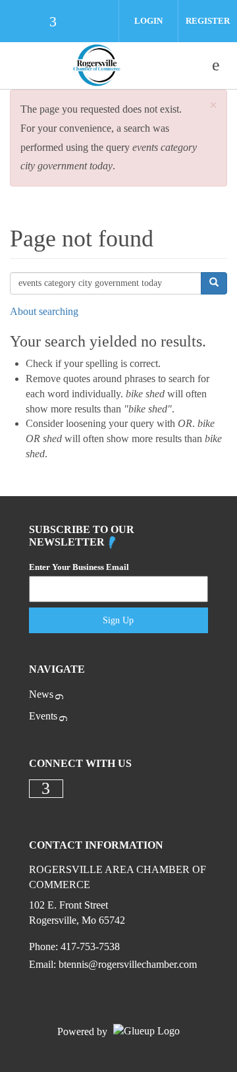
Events (43, 715)
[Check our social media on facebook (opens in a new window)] (59, 22)
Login (148, 21)
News (41, 694)
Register (208, 21)
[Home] (97, 65)
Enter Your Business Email (79, 567)
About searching (44, 311)
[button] (213, 106)
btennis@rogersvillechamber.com (128, 964)
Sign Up (118, 620)
